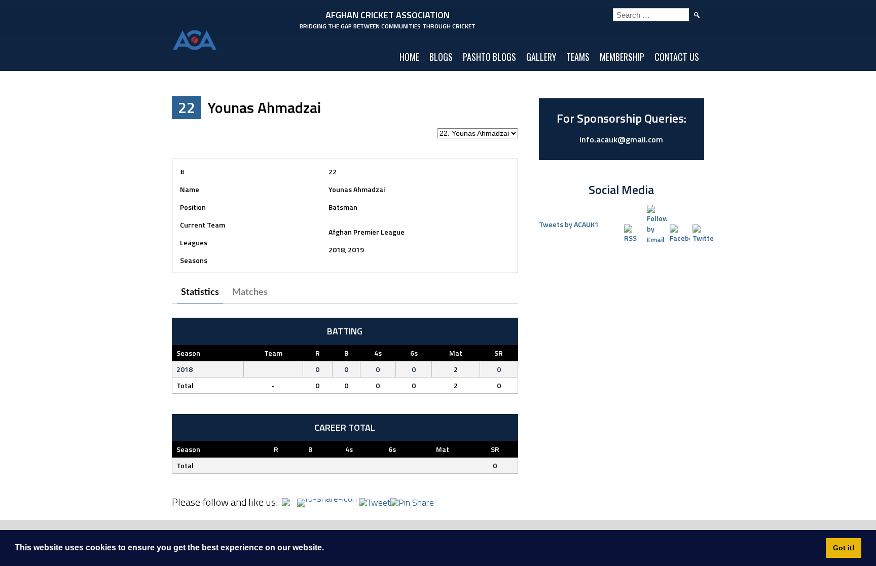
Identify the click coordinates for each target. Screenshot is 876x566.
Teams (578, 56)
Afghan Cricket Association (387, 15)
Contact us (676, 56)
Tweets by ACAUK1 (569, 224)
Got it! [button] (844, 548)
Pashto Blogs (489, 56)
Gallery (541, 56)
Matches (250, 292)
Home (409, 56)
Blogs (441, 56)
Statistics (200, 292)
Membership (622, 56)
